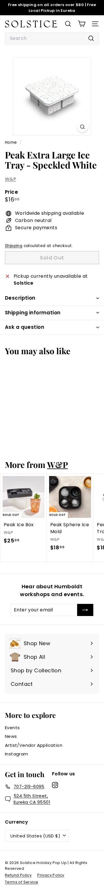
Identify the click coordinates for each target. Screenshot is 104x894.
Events (12, 728)
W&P (10, 179)
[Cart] (81, 23)
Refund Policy (18, 875)
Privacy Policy (50, 875)
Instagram (16, 754)
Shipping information (33, 312)
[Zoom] (82, 127)
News (11, 736)
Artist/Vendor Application (33, 745)
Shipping (13, 246)
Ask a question (24, 327)
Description (20, 297)
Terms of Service (21, 882)
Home (11, 142)
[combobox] (52, 38)
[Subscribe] (85, 610)
